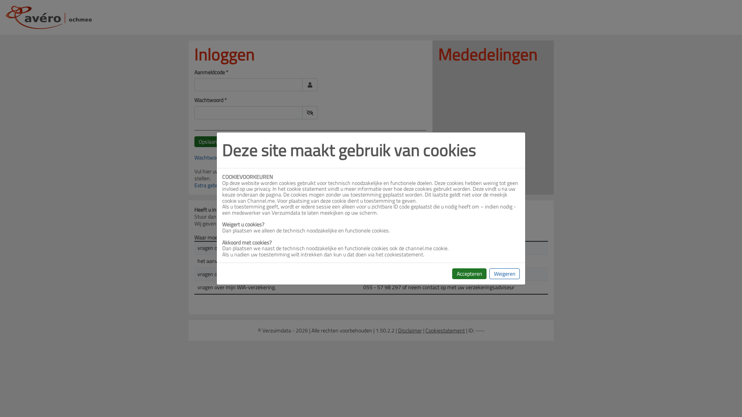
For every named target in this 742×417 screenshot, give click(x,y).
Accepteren (469, 274)
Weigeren (505, 274)
